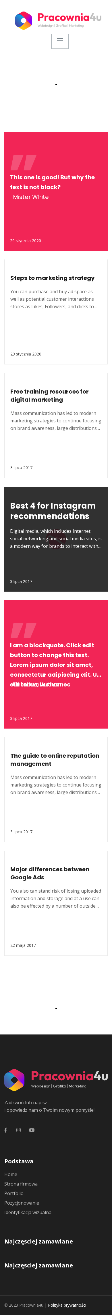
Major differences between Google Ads (49, 873)
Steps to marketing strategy (52, 278)
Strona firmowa (21, 1184)
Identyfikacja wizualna (27, 1212)
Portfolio (14, 1193)
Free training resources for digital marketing (49, 395)
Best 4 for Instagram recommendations (53, 511)
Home (10, 1174)
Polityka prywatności (67, 1305)
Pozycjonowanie (21, 1203)
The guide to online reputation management (54, 760)
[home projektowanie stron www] (58, 20)
